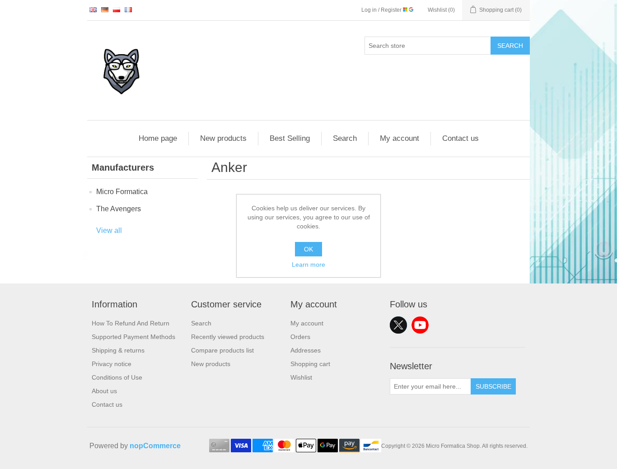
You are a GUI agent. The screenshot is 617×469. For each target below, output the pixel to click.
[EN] (93, 9)
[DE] (104, 9)
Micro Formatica (122, 191)
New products (223, 138)
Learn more (308, 264)
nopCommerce (155, 446)
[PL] (116, 9)
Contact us (460, 138)
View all (109, 230)
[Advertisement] (308, 338)
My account (399, 138)
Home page (158, 138)
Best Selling (290, 138)
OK (308, 249)
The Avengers (118, 209)
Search (510, 45)
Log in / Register (382, 10)
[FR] (128, 9)
